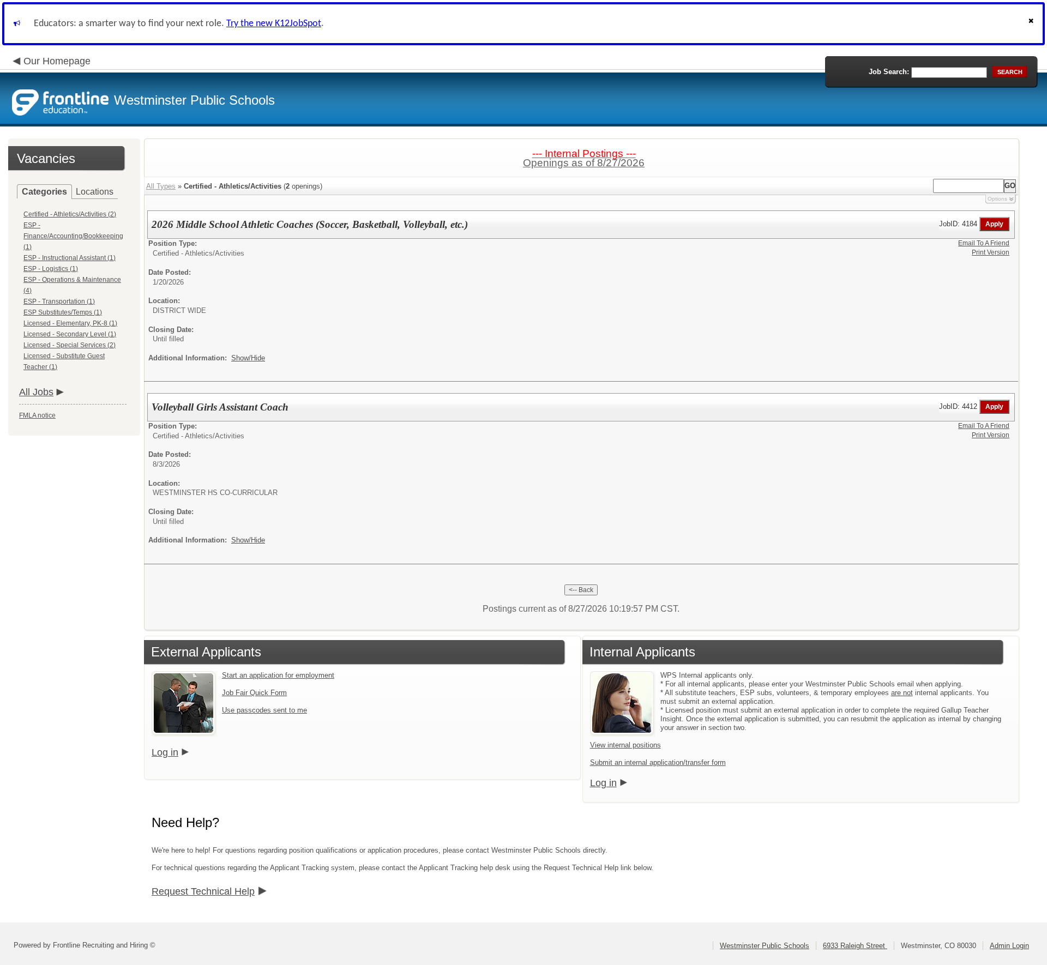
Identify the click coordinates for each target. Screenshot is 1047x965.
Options (997, 199)
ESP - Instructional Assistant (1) (69, 258)
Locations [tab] (94, 191)
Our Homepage (57, 61)
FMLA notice (37, 415)
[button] (1032, 23)
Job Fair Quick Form (254, 693)
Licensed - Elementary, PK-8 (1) (70, 323)
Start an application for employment (278, 675)
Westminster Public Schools (764, 946)
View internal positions (625, 745)
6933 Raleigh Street (855, 946)
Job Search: (889, 72)
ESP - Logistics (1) (50, 269)
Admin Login (1009, 946)
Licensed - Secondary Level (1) (69, 334)
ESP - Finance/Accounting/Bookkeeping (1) (73, 236)
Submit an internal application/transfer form (658, 762)
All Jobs (36, 392)
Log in (165, 752)
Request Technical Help (203, 891)
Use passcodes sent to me (264, 710)
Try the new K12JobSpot (273, 24)
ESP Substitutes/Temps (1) (62, 312)
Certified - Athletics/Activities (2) (69, 214)
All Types (161, 186)
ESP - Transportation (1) (59, 301)
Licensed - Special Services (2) (69, 345)
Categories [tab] (44, 191)
